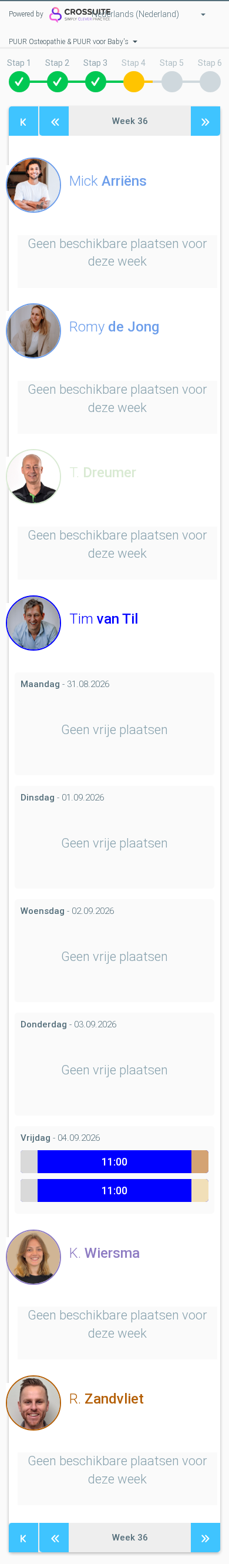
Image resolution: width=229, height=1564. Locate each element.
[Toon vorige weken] (54, 121)
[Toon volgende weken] (205, 121)
